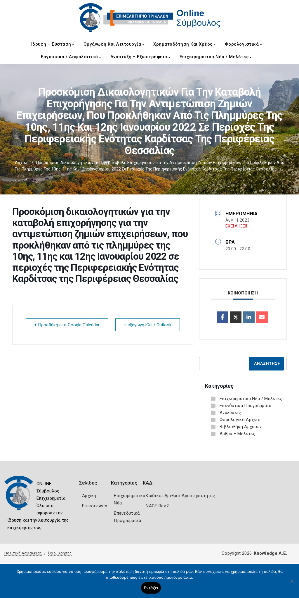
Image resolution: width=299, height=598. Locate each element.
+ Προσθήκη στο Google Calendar (67, 325)
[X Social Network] (235, 317)
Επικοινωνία (94, 506)
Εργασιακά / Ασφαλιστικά (70, 56)
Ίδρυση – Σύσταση (52, 44)
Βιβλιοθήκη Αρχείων (241, 426)
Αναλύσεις (230, 412)
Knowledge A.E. (270, 553)
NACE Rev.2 (157, 506)
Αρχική (22, 162)
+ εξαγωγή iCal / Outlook (147, 325)
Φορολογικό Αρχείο (240, 419)
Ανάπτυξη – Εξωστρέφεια (139, 56)
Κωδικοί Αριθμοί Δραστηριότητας (180, 495)
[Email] (262, 317)
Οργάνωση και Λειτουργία (113, 44)
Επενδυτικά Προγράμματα (246, 405)
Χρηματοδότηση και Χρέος (183, 44)
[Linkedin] (249, 317)
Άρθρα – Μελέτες (237, 433)
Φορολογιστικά (242, 44)
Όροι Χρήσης (60, 553)
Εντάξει (151, 587)
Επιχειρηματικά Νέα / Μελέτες (215, 56)
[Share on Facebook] (222, 317)
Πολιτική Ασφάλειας (23, 553)
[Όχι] (292, 584)
